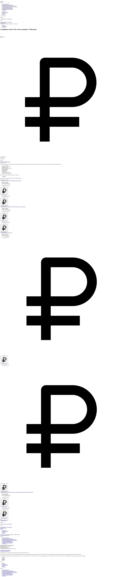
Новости (3, 13)
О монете (4, 176)
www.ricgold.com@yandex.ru (4, 535)
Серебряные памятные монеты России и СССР (9, 6)
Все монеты (4, 10)
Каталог (2, 1)
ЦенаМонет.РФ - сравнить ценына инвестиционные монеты (5, 551)
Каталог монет (4, 26)
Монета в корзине (4, 363)
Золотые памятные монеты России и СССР (9, 539)
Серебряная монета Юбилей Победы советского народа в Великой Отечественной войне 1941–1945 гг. (17, 492)
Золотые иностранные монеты (7, 7)
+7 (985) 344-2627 (3, 22)
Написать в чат (2, 161)
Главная (3, 25)
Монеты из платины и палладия (7, 9)
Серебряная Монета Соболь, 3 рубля (6, 232)
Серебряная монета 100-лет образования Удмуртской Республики (11, 180)
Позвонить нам (7, 161)
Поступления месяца (5, 4)
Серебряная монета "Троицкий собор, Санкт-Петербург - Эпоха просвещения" (13, 206)
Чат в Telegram (9, 22)
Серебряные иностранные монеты (7, 8)
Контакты (3, 14)
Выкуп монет (4, 11)
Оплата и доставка (5, 12)
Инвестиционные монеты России (7, 5)
